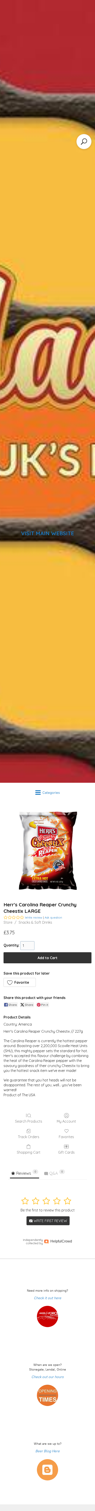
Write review (33, 917)
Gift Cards (66, 1152)
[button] (20, 982)
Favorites (66, 1137)
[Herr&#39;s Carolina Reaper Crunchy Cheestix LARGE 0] (47, 851)
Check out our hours (47, 1377)
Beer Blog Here (47, 1451)
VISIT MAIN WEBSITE (47, 533)
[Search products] (84, 142)
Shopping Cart (28, 1152)
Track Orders (28, 1137)
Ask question (53, 917)
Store (8, 922)
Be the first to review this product (48, 1210)
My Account (66, 1121)
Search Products (28, 1121)
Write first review (50, 1221)
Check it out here (47, 1298)
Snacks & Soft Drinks (35, 922)
